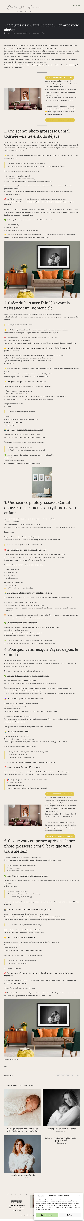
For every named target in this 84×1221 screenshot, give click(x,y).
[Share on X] (53, 1076)
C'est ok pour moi (47, 1215)
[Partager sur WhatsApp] (78, 1076)
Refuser (70, 1215)
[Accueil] (5, 33)
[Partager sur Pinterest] (63, 1076)
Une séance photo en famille (22, 1175)
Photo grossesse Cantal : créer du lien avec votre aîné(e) (29, 33)
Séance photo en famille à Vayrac (61, 1129)
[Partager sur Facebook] (58, 1076)
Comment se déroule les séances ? (60, 120)
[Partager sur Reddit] (68, 1076)
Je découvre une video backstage (59, 78)
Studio (16, 1060)
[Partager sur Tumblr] (73, 1076)
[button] (80, 1196)
